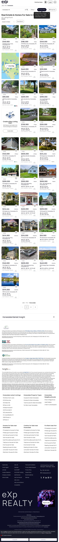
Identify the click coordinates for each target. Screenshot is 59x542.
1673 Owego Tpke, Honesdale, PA (47, 266)
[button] (28, 317)
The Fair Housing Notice (46, 525)
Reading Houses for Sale (9, 447)
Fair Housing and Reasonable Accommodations (29, 517)
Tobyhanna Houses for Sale (10, 442)
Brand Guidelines (29, 474)
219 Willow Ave (7, 400)
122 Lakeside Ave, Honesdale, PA (28, 99)
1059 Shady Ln (7, 417)
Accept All (15, 539)
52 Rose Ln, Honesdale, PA (46, 126)
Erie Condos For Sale (29, 445)
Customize (43, 539)
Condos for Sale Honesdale (31, 400)
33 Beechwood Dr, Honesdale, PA (47, 72)
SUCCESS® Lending (18, 472)
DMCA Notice (29, 514)
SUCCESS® (16, 469)
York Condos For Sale (29, 437)
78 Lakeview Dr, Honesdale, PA (47, 237)
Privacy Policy (28, 469)
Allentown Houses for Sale (10, 452)
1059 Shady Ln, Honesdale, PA (28, 126)
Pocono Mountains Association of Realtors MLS (36, 344)
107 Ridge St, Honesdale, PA (9, 183)
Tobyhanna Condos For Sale (31, 442)
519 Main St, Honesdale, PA (28, 211)
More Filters (42, 9)
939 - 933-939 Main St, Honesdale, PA (45, 184)
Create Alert (10, 131)
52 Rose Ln (6, 420)
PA (27, 303)
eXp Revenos (17, 474)
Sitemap (27, 477)
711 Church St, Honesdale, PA (28, 237)
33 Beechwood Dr (8, 407)
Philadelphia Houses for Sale (11, 430)
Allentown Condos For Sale (31, 452)
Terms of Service (40, 516)
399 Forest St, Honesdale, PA (9, 292)
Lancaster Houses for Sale (10, 449)
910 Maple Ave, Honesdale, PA (47, 156)
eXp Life (16, 464)
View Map (11, 66)
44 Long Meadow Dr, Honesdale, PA (45, 99)
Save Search (20, 21)
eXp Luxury (16, 479)
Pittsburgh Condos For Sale (31, 432)
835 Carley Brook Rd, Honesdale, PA (26, 184)
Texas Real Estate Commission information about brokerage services (29, 522)
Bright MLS (26, 372)
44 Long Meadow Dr (8, 415)
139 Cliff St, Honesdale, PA (9, 156)
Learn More (46, 526)
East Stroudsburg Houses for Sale (12, 440)
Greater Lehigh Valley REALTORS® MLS (34, 358)
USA (23, 303)
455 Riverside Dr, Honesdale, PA (9, 99)
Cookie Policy (28, 472)
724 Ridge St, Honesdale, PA (9, 265)
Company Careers (6, 474)
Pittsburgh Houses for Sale (10, 432)
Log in (50, 2)
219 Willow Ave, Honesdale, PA (28, 43)
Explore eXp (5, 464)
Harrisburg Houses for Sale (10, 435)
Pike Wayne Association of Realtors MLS (34, 331)
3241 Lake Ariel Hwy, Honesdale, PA (7, 238)
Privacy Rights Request (30, 467)
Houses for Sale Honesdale (31, 398)
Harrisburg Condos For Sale (31, 435)
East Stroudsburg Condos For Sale (33, 440)
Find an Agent (5, 467)
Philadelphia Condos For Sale (32, 430)
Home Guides (5, 477)
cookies (5, 531)
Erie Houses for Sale (8, 445)
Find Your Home (38, 2)
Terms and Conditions (30, 464)
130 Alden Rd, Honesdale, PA (47, 43)
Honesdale (32, 303)
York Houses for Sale (8, 437)
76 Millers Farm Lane (8, 398)
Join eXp (4, 469)
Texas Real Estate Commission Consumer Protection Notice (29, 523)
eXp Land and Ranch (19, 482)
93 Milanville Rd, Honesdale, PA (28, 156)
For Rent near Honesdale (30, 405)
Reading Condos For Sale (30, 447)
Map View (53, 9)
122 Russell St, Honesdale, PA (47, 211)
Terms (43, 532)
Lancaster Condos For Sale (31, 449)
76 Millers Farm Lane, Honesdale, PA (7, 44)
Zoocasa (16, 467)
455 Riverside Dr (7, 410)
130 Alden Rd (6, 402)
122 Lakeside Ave (7, 412)
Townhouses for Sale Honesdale (33, 402)
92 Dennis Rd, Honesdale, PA (28, 71)
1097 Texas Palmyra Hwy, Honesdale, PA (27, 266)
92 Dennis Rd (6, 405)
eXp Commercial (18, 477)
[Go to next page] (35, 307)
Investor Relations (6, 472)
